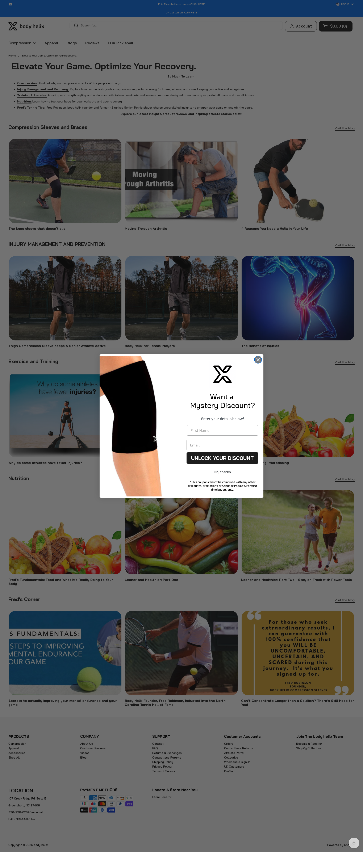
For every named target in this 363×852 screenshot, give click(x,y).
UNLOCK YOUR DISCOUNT (222, 458)
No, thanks (222, 472)
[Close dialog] (258, 359)
